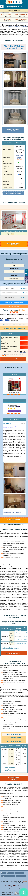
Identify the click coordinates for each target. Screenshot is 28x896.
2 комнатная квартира (14, 737)
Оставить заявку (14, 306)
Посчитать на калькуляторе (13, 653)
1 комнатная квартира (14, 734)
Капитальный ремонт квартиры (19, 157)
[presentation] (1, 219)
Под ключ (3, 872)
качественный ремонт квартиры (17, 26)
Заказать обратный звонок (13, 193)
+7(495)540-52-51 (14, 6)
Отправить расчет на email (14, 303)
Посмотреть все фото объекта (13, 130)
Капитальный (10, 872)
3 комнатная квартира (14, 741)
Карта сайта (12, 876)
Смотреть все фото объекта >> (12, 512)
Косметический (19, 872)
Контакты (23, 876)
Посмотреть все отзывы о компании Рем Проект (14, 520)
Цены (17, 876)
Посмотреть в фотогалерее (14, 244)
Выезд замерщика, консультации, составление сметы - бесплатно (10, 647)
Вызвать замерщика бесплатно (14, 778)
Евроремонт (4, 876)
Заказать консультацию (14, 10)
